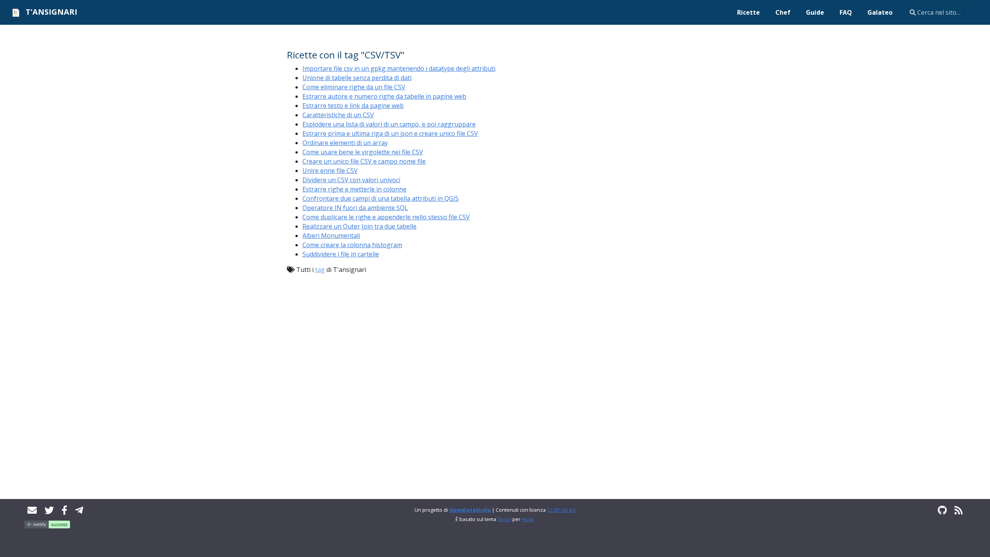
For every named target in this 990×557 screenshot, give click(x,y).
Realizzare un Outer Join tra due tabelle (359, 226)
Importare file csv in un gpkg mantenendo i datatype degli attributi (398, 68)
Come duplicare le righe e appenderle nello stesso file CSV (386, 217)
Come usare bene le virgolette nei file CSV (362, 152)
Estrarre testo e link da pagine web (353, 105)
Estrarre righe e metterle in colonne (354, 189)
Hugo (528, 519)
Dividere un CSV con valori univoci (351, 180)
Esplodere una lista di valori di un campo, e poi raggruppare (389, 124)
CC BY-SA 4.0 (561, 509)
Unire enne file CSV (330, 170)
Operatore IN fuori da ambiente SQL (355, 207)
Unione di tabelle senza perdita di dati (356, 77)
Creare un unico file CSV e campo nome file (364, 161)
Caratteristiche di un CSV (338, 115)
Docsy (504, 519)
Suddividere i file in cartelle (340, 254)
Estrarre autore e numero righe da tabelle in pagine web (384, 96)
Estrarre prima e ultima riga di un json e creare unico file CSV (390, 133)
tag (320, 269)
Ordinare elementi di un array (345, 142)
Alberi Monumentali (331, 235)
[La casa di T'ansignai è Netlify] (47, 523)
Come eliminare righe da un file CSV (353, 87)
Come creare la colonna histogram (352, 245)
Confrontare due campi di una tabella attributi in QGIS (380, 198)
